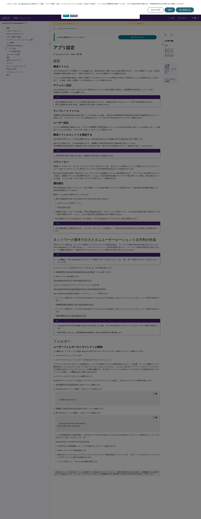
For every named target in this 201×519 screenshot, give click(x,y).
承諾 (170, 10)
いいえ (73, 15)
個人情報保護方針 (24, 4)
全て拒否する (185, 10)
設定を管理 (155, 10)
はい (66, 15)
